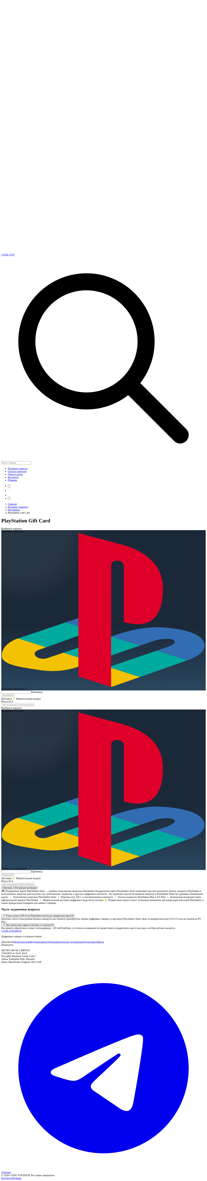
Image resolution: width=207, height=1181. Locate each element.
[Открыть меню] (9, 498)
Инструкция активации (26, 888)
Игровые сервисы (17, 507)
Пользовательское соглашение (66, 942)
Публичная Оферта (93, 942)
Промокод (36, 692)
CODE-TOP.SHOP (11, 931)
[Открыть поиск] (9, 486)
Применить (8, 695)
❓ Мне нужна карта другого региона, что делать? (28, 925)
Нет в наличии (10, 705)
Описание (7, 888)
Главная (12, 504)
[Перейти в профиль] (10, 490)
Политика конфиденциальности (31, 942)
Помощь (12, 480)
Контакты (13, 477)
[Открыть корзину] (10, 495)
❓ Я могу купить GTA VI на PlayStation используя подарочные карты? (38, 916)
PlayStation (13, 509)
